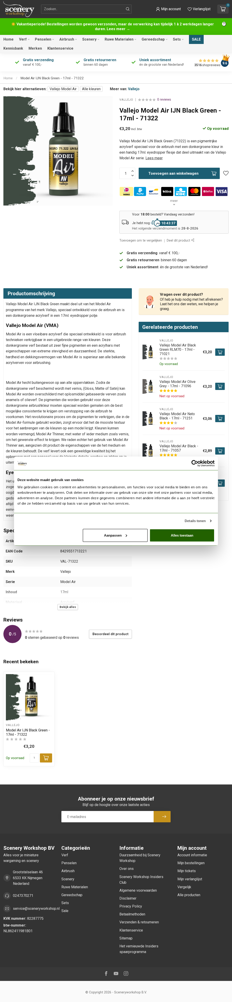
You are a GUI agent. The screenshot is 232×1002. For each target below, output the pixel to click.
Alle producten (188, 895)
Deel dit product (179, 240)
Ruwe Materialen (119, 39)
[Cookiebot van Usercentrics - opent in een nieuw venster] (195, 463)
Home (8, 39)
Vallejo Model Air (63, 89)
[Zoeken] (128, 9)
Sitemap (126, 938)
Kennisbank (13, 48)
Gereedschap (153, 39)
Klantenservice (60, 48)
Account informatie (192, 855)
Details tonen (195, 521)
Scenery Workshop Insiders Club (141, 880)
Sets (177, 39)
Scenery (89, 39)
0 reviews (164, 100)
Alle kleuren (91, 89)
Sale (196, 39)
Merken (35, 48)
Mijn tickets (186, 871)
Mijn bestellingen (191, 863)
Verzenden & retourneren (139, 922)
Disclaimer (127, 898)
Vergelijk (184, 887)
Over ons (126, 868)
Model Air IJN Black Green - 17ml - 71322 (52, 78)
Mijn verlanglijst (189, 879)
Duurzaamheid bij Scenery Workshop (139, 858)
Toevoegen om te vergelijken (140, 240)
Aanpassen (113, 535)
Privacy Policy (130, 906)
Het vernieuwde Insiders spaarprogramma (138, 949)
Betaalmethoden (132, 914)
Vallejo (134, 89)
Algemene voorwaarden (138, 890)
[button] (168, 9)
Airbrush (66, 39)
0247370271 (23, 895)
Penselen (43, 39)
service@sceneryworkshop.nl (36, 908)
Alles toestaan (182, 535)
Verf (23, 39)
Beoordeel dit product (110, 634)
